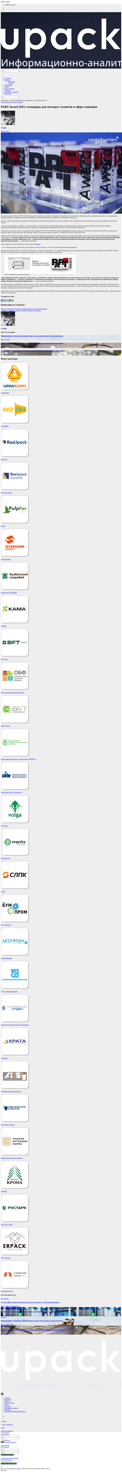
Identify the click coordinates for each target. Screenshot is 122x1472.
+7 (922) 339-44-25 (7, 1424)
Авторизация (5, 1445)
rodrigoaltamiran (14, 1306)
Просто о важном (6, 1308)
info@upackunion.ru (7, 1431)
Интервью (11, 81)
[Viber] (10, 300)
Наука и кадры (9, 88)
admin (4, 128)
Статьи (10, 83)
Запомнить (6, 1440)
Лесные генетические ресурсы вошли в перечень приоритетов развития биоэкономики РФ (32, 343)
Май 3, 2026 (5, 1306)
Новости (7, 80)
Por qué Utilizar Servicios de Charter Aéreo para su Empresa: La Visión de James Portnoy (30, 1302)
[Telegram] (7, 300)
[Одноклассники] (4, 300)
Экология (8, 90)
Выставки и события (11, 92)
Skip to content (5, 1)
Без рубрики (5, 1298)
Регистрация (5, 1434)
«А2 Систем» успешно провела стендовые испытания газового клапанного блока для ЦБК (32, 351)
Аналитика (8, 85)
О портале (8, 78)
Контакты (8, 93)
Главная (7, 1398)
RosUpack (4, 102)
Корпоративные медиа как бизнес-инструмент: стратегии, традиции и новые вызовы (30, 1311)
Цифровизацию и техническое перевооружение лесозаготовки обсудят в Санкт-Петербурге (32, 336)
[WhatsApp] (12, 300)
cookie (18, 1468)
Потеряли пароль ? (10, 1442)
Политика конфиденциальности (15, 1411)
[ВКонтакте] (2, 300)
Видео (7, 87)
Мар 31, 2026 (5, 1315)
